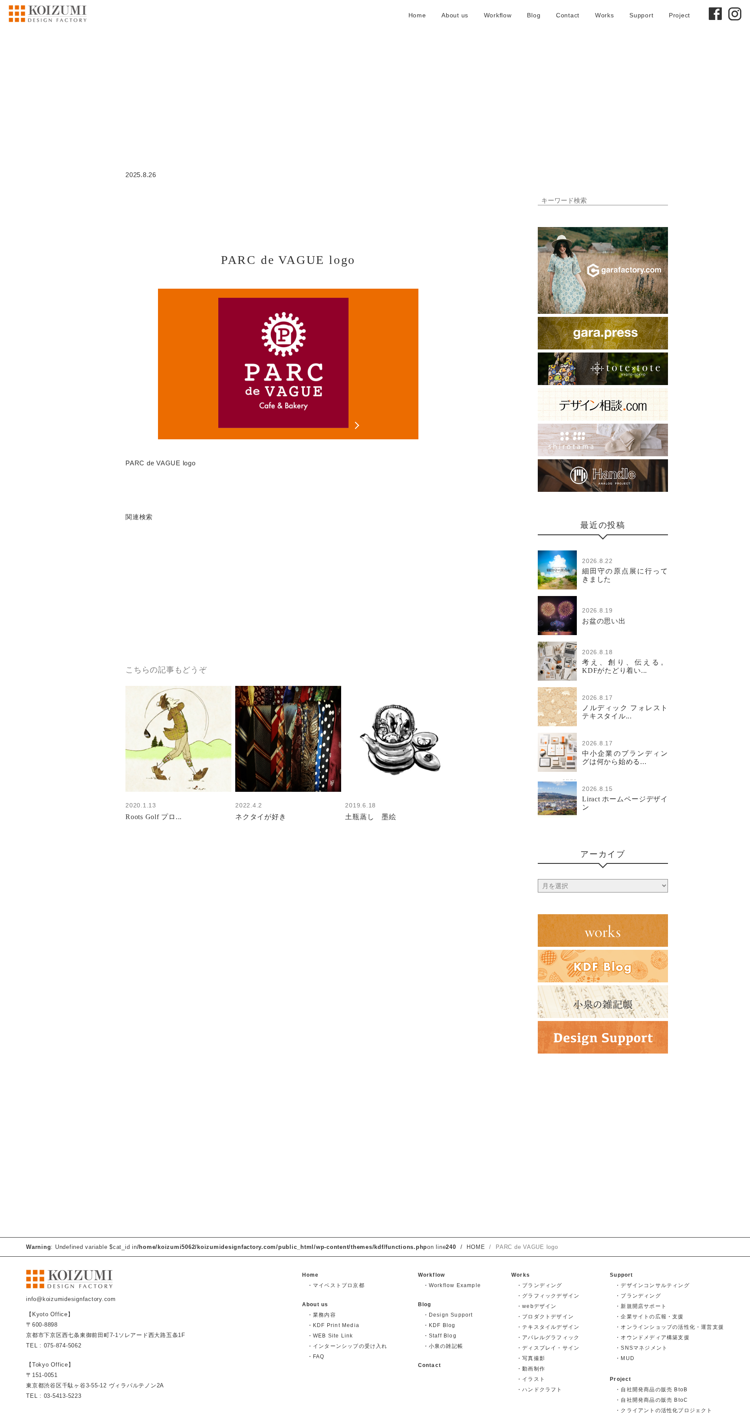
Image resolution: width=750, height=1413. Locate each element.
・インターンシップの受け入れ (347, 1346)
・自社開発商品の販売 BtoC (651, 1400)
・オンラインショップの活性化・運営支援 (669, 1327)
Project (679, 15)
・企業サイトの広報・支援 (649, 1317)
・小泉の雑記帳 (443, 1346)
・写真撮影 (530, 1358)
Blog (533, 15)
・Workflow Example (452, 1285)
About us (454, 15)
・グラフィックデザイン (547, 1296)
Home (417, 15)
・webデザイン (536, 1306)
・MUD (625, 1358)
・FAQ (316, 1357)
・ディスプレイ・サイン (547, 1348)
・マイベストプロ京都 (336, 1285)
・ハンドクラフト (539, 1390)
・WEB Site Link (330, 1336)
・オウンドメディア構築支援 (652, 1337)
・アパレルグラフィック (547, 1337)
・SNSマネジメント (641, 1348)
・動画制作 (530, 1369)
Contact (567, 15)
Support (641, 15)
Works (604, 15)
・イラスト (530, 1379)
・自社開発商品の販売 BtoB (651, 1390)
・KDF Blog (439, 1325)
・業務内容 (321, 1315)
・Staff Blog (440, 1336)
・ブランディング (539, 1285)
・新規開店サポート (641, 1306)
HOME (476, 1247)
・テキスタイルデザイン (547, 1327)
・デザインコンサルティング (652, 1285)
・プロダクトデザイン (545, 1317)
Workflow (498, 15)
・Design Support (448, 1315)
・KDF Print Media (333, 1325)
